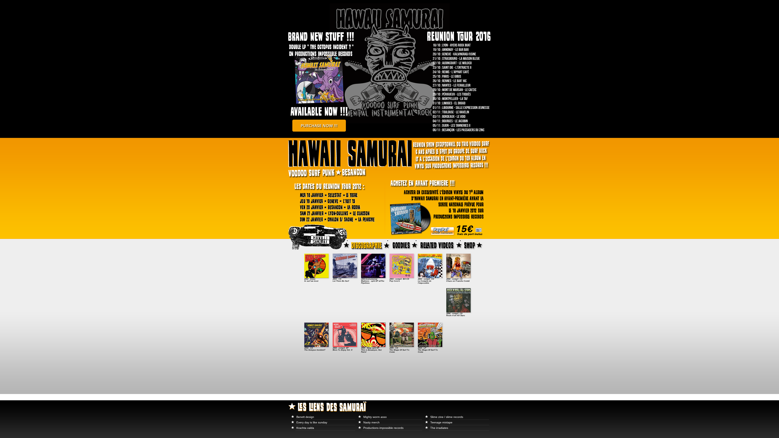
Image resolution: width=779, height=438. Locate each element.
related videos (441, 245)
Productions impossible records (383, 427)
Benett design (305, 417)
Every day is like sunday (311, 422)
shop (477, 245)
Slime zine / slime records (446, 417)
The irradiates (439, 427)
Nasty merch (371, 422)
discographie (370, 245)
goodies (404, 245)
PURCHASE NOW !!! (319, 125)
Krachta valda (305, 427)
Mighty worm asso (375, 417)
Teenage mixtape (441, 422)
